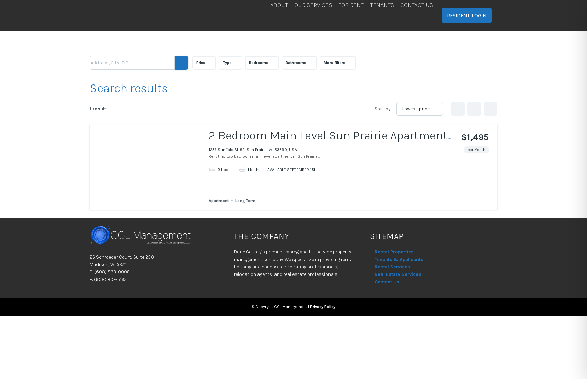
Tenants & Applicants (399, 259)
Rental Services (392, 267)
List (474, 109)
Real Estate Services (398, 274)
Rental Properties (394, 252)
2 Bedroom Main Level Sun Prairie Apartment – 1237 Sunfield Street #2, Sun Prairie (328, 142)
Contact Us (387, 282)
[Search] (181, 63)
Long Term (245, 200)
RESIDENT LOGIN (466, 15)
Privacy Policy (322, 306)
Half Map (490, 109)
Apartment (219, 200)
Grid (458, 109)
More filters (334, 62)
